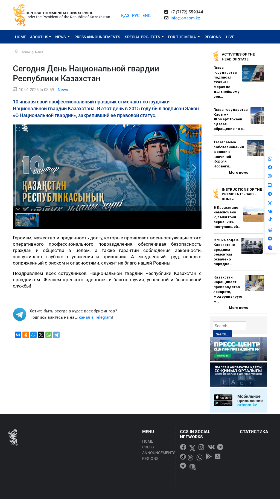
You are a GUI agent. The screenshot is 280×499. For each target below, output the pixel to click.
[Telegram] (56, 335)
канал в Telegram (95, 317)
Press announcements (97, 37)
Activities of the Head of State (238, 56)
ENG (146, 15)
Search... (222, 334)
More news (238, 172)
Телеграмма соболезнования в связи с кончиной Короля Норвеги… (229, 154)
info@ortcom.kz (185, 18)
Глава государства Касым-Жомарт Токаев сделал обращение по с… (231, 119)
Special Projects (143, 37)
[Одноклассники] (25, 335)
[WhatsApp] (48, 335)
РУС (136, 15)
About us (39, 37)
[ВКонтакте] (18, 335)
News (60, 37)
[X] (41, 335)
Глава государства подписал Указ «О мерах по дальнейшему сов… (227, 81)
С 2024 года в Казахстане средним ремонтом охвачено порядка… (226, 252)
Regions (213, 37)
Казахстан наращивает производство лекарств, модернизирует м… (228, 289)
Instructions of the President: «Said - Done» (242, 194)
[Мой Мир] (33, 335)
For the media (182, 37)
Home (20, 37)
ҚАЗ (125, 15)
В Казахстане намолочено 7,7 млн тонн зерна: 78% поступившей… (227, 217)
